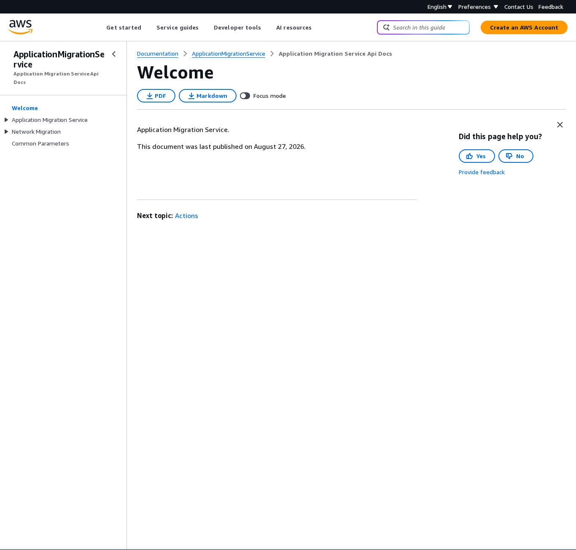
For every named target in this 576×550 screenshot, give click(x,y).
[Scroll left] (100, 27)
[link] (335, 53)
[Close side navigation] (114, 54)
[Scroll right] (318, 27)
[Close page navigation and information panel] (560, 125)
